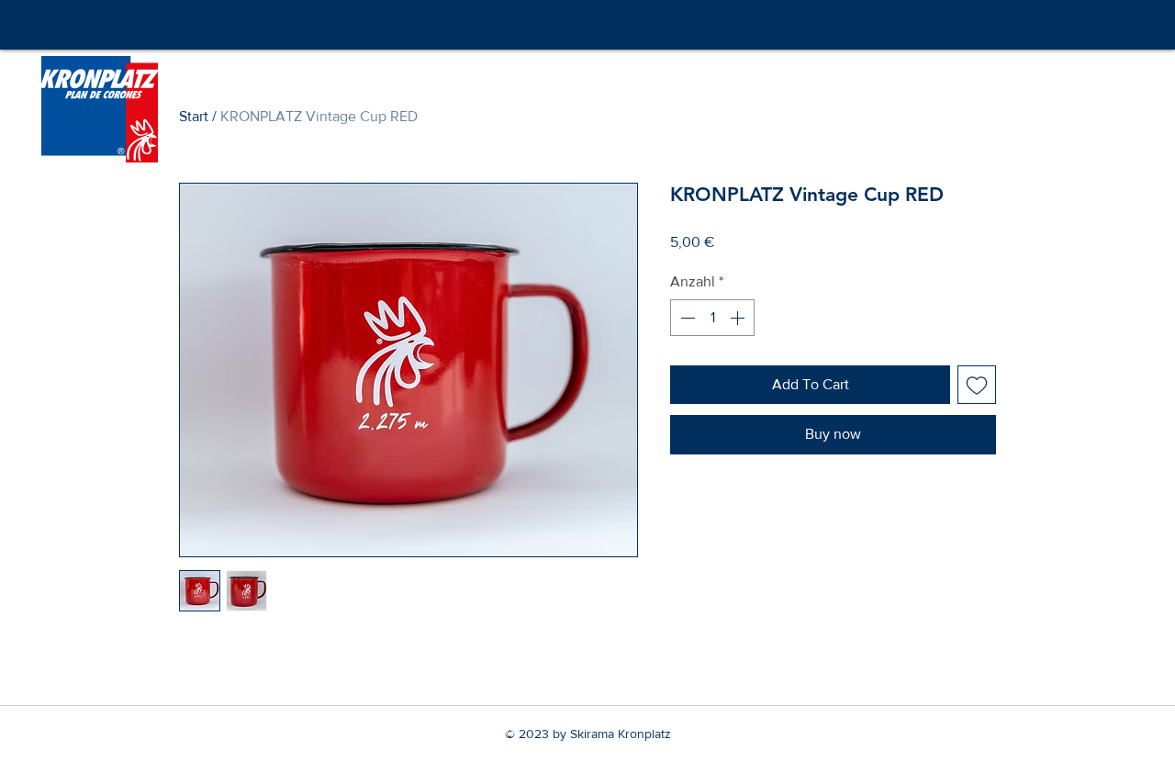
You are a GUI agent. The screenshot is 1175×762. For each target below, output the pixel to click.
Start (193, 116)
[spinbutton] (712, 317)
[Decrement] (686, 317)
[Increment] (739, 317)
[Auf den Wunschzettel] (976, 384)
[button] (1133, 76)
